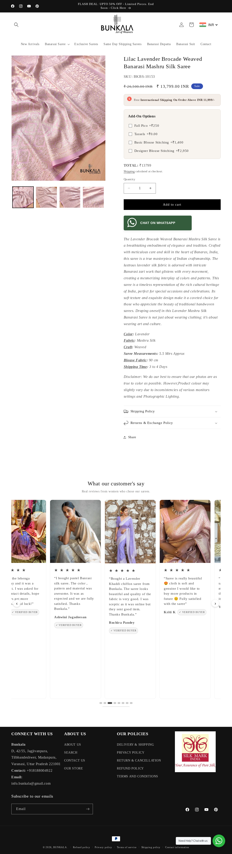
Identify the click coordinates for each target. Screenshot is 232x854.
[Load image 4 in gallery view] (93, 197)
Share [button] (132, 437)
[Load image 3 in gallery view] (69, 197)
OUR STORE (73, 768)
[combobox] (208, 24)
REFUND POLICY (130, 768)
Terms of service (127, 847)
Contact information (177, 847)
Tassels (146, 134)
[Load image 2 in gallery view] (46, 197)
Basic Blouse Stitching (158, 142)
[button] (16, 25)
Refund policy (81, 847)
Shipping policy (151, 847)
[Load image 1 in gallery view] (23, 197)
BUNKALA (60, 847)
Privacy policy (103, 847)
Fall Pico (146, 125)
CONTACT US (74, 760)
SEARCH (70, 752)
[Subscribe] (88, 809)
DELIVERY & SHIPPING (135, 744)
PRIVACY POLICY (130, 752)
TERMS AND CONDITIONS (137, 776)
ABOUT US (72, 744)
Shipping (129, 171)
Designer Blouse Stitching (161, 151)
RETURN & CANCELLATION (139, 760)
